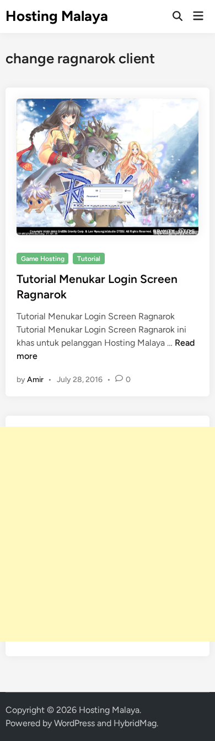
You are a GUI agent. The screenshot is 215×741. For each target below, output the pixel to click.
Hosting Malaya (57, 16)
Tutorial (88, 259)
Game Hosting (42, 259)
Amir (35, 379)
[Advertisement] (107, 534)
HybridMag (135, 723)
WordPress (74, 723)
